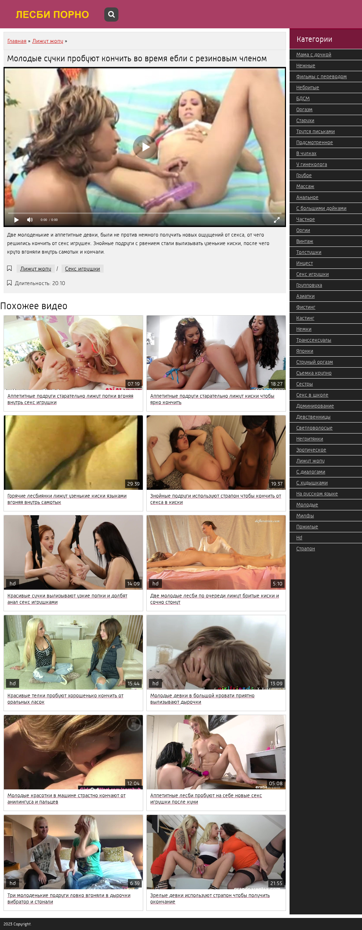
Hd (299, 537)
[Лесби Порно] (53, 14)
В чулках (306, 153)
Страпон (305, 548)
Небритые (307, 87)
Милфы (305, 515)
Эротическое (311, 450)
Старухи (305, 120)
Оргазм (304, 109)
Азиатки (305, 296)
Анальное (307, 197)
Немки (303, 329)
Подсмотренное (314, 142)
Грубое (304, 175)
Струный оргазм (314, 362)
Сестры (304, 384)
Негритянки (309, 439)
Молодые (307, 504)
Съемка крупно (314, 373)
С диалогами (310, 472)
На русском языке (317, 493)
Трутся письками (315, 131)
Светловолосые (314, 428)
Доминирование (315, 406)
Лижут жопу (35, 268)
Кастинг (305, 318)
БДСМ (303, 98)
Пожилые (307, 526)
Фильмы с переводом (321, 76)
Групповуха (309, 285)
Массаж (305, 186)
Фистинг (305, 307)
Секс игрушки (82, 268)
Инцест (304, 263)
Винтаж (304, 241)
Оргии (303, 230)
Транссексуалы (313, 340)
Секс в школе (312, 395)
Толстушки (308, 252)
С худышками (312, 483)
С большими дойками (321, 208)
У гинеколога (311, 164)
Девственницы (313, 417)
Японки (304, 351)
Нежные (305, 65)
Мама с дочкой (313, 54)
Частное (305, 219)
